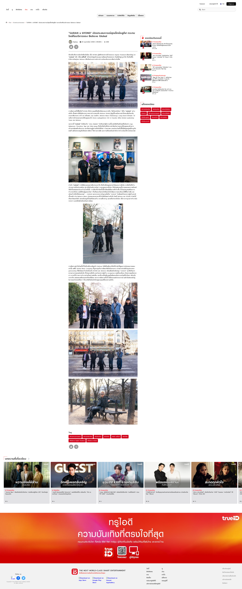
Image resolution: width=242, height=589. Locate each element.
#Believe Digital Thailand (77, 441)
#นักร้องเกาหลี (145, 121)
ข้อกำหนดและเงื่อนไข (228, 572)
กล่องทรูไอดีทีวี (151, 580)
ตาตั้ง (37, 9)
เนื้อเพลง (141, 15)
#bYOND (125, 437)
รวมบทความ (110, 15)
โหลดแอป (202, 4)
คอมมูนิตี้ (164, 580)
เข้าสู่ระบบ (231, 4)
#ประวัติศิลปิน (166, 113)
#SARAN (106, 437)
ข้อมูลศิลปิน (131, 15)
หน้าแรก (100, 15)
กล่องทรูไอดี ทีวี (213, 4)
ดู (12, 9)
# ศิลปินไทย (55, 490)
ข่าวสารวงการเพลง (18, 22)
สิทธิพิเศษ (19, 9)
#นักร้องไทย (98, 437)
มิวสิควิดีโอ (121, 15)
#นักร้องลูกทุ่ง (145, 117)
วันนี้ (7, 9)
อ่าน (26, 9)
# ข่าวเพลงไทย (156, 42)
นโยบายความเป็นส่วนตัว (229, 576)
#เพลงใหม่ (155, 117)
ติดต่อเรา (224, 583)
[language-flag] (221, 4)
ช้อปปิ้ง (148, 577)
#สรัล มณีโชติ (116, 437)
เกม (31, 9)
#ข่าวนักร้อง (163, 117)
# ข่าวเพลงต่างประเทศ (159, 75)
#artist (144, 113)
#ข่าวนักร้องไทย (87, 437)
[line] (13, 578)
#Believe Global (92, 441)
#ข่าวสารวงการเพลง (75, 437)
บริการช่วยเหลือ (226, 579)
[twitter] (23, 578)
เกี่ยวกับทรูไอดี (226, 568)
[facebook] (18, 578)
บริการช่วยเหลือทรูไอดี (153, 583)
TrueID (11, 4)
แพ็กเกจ (164, 577)
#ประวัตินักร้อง (166, 109)
